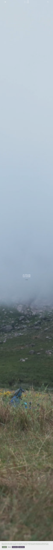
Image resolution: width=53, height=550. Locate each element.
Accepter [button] (4, 547)
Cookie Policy (21, 547)
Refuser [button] (9, 547)
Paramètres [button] (15, 547)
